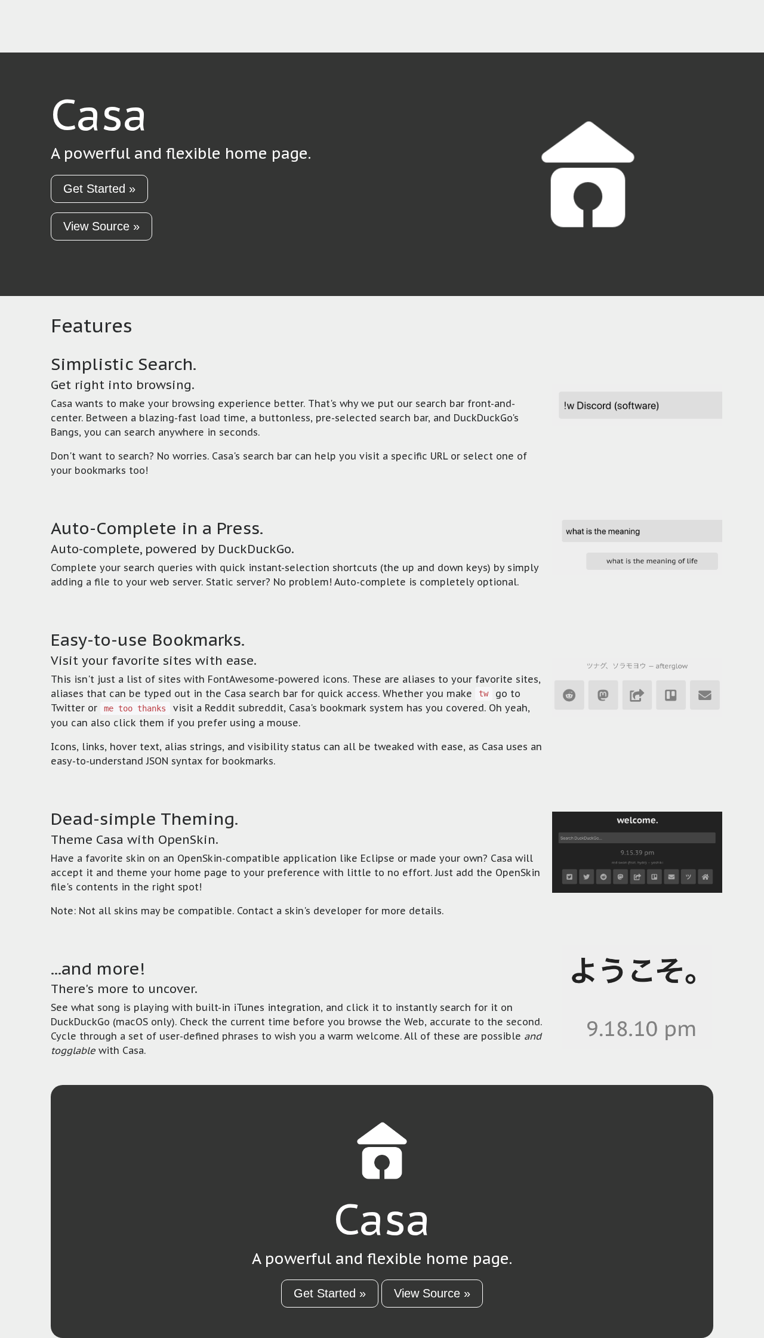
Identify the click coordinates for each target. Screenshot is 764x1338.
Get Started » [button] (99, 188)
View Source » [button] (101, 226)
